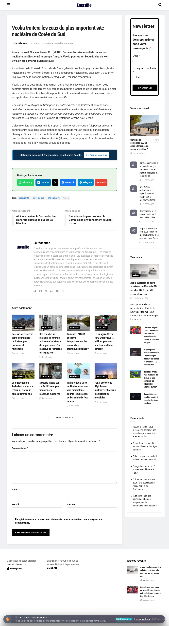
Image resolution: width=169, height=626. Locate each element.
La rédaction (21, 43)
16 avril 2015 (36, 43)
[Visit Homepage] (84, 5)
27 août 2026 (137, 298)
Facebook (69, 182)
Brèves (136, 275)
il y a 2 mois (74, 353)
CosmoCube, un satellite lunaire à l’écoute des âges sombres (145, 446)
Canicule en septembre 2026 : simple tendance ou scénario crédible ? (139, 144)
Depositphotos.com (17, 564)
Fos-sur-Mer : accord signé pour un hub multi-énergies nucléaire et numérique (22, 342)
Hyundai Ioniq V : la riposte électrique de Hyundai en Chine (148, 214)
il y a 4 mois (101, 402)
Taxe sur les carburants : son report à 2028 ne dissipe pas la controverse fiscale (147, 193)
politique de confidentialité (150, 622)
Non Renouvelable (54, 43)
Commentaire (20, 448)
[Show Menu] (8, 5)
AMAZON (52, 568)
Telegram (87, 182)
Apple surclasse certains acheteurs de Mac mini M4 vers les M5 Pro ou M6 (143, 286)
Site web (71, 504)
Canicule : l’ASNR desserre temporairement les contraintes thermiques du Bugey (78, 342)
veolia (66, 198)
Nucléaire (68, 43)
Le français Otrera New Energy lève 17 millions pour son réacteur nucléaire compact (105, 342)
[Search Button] (160, 5)
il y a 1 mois (19, 353)
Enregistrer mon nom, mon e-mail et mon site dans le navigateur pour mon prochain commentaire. (58, 521)
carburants (24, 198)
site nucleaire (54, 198)
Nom (15, 489)
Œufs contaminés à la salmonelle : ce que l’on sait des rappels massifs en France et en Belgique (148, 169)
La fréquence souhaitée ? (144, 70)
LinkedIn (44, 182)
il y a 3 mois (74, 406)
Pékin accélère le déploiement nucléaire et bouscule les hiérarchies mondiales (105, 390)
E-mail (16, 504)
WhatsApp (26, 182)
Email (102, 182)
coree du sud (38, 198)
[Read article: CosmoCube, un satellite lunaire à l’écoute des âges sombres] (135, 396)
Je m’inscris (85, 613)
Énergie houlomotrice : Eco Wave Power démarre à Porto (145, 469)
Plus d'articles (64, 417)
